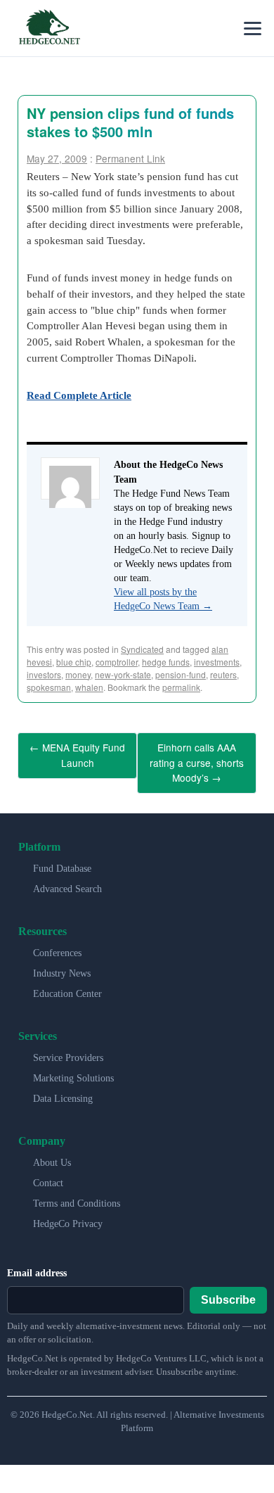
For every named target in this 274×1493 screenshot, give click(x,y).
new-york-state (123, 674)
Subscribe (228, 1293)
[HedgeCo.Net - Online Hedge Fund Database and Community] (49, 28)
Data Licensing (63, 1091)
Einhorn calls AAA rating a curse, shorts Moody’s (197, 759)
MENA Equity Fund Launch (77, 752)
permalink (181, 687)
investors (44, 674)
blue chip (73, 662)
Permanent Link (130, 158)
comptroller (117, 662)
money (78, 674)
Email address (37, 1266)
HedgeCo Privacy (68, 1217)
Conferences (57, 946)
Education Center (67, 986)
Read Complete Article (79, 395)
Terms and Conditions (76, 1196)
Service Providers (68, 1051)
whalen (89, 687)
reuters (223, 674)
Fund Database (62, 861)
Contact (48, 1176)
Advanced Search (67, 882)
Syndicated (142, 649)
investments (217, 662)
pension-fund (180, 674)
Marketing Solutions (73, 1071)
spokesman (49, 687)
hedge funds (166, 662)
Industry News (62, 966)
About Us (52, 1155)
